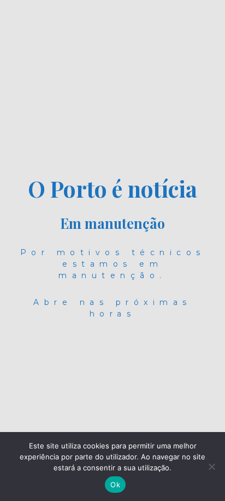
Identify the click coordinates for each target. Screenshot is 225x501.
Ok (115, 484)
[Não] (211, 466)
